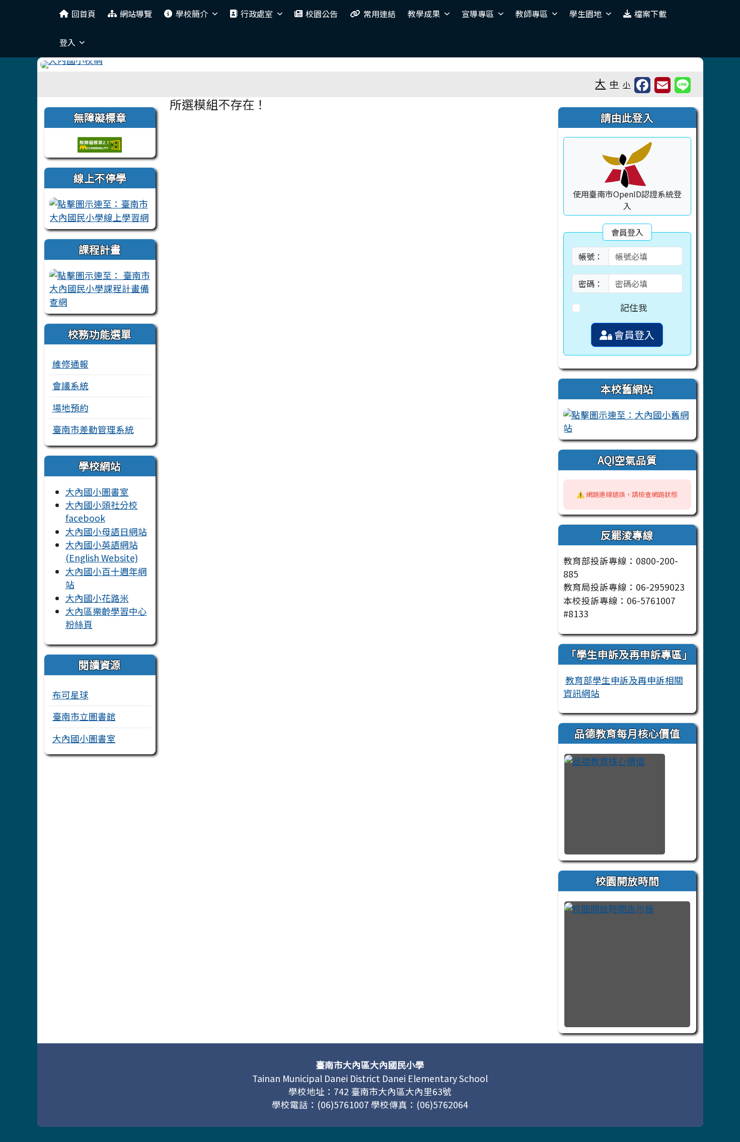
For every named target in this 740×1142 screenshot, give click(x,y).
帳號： (590, 256)
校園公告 (322, 14)
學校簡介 (192, 14)
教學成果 (424, 14)
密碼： (590, 283)
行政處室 (257, 14)
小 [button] (626, 84)
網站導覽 (136, 14)
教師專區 (531, 14)
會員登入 (633, 334)
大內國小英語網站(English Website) (101, 551)
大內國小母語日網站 (106, 531)
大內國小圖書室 (97, 491)
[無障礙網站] (100, 143)
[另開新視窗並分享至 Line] (683, 85)
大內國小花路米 (97, 598)
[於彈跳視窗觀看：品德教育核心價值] (614, 804)
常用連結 (379, 14)
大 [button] (600, 83)
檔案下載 (650, 14)
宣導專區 (478, 14)
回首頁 (83, 14)
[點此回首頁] (370, 64)
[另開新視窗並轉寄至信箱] (662, 85)
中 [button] (614, 84)
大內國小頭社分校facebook (101, 511)
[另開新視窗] (100, 209)
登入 (67, 42)
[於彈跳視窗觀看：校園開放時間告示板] (627, 964)
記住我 (633, 307)
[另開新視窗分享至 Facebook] (642, 85)
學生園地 (585, 14)
